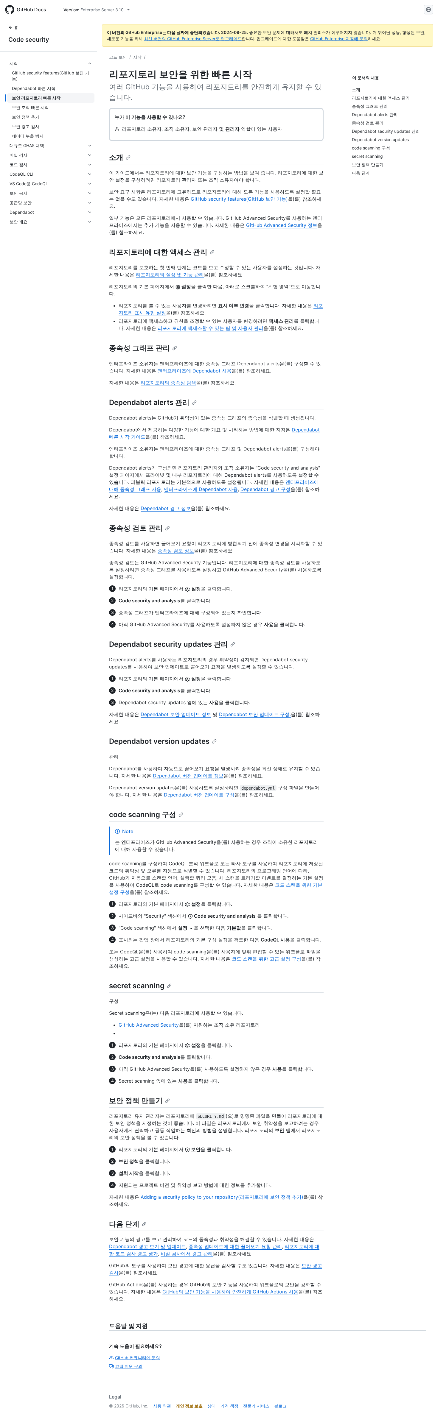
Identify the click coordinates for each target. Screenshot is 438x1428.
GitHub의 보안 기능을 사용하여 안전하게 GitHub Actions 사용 (230, 1292)
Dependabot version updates (159, 741)
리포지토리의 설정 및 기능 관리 (170, 275)
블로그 (280, 1405)
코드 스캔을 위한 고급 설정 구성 (266, 959)
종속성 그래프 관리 (139, 348)
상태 (211, 1405)
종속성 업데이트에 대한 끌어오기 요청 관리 (235, 1246)
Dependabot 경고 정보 (166, 508)
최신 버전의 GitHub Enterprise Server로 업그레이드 (193, 38)
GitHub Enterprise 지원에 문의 (339, 38)
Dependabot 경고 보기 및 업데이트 (147, 1246)
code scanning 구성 (142, 814)
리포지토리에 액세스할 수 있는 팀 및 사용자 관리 (210, 328)
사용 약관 (162, 1405)
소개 (116, 157)
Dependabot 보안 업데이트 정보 (176, 714)
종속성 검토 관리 (136, 528)
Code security (28, 39)
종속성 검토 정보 (176, 551)
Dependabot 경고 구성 (265, 489)
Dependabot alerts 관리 (149, 402)
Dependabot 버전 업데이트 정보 (188, 776)
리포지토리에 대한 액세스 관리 (158, 252)
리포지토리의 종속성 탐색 (168, 383)
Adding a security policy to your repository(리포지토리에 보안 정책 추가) (222, 1197)
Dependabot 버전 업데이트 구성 (199, 795)
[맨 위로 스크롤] (425, 1415)
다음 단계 (124, 1224)
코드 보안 (118, 57)
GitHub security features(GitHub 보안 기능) (239, 199)
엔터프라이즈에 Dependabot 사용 (195, 371)
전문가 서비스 (256, 1405)
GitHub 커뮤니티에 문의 (137, 1357)
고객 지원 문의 (128, 1366)
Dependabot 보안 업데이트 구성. (255, 714)
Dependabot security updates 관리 (168, 644)
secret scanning (136, 985)
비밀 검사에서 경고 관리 (187, 1253)
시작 (137, 57)
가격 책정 (229, 1405)
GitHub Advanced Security (149, 1025)
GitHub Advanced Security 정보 (281, 225)
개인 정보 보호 (189, 1405)
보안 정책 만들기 (136, 1100)
